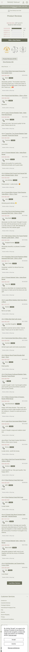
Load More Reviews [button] (14, 583)
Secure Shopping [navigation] (5, 614)
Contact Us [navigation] (4, 600)
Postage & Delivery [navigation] (5, 605)
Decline (14, 644)
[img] (14, 23)
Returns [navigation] (3, 612)
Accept (14, 639)
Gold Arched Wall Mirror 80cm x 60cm (16, 338)
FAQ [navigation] (2, 610)
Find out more (12, 635)
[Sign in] (23, 2)
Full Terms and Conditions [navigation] (7, 619)
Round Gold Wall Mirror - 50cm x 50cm (16, 95)
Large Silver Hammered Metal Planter (15, 421)
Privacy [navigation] (3, 617)
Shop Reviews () (8, 62)
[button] (2, 2)
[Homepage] (13, 2)
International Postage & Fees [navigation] (8, 607)
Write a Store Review (14, 40)
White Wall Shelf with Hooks (13, 319)
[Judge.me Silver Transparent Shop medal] (15, 49)
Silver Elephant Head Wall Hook (14, 480)
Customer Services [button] (8, 596)
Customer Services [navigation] (5, 603)
